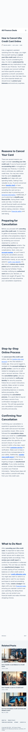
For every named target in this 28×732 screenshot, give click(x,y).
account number (7, 252)
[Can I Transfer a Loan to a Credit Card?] (14, 678)
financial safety (16, 211)
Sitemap (16, 722)
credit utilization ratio (18, 574)
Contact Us (23, 722)
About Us (4, 720)
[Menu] (25, 30)
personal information (9, 195)
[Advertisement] (14, 14)
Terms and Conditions (7, 722)
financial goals (21, 586)
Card (21, 45)
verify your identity (14, 262)
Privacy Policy (11, 720)
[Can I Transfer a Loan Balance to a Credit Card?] (14, 655)
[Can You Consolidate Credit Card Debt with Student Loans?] (14, 699)
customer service (16, 447)
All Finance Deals (9, 30)
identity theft (10, 185)
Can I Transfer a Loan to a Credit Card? (12, 687)
